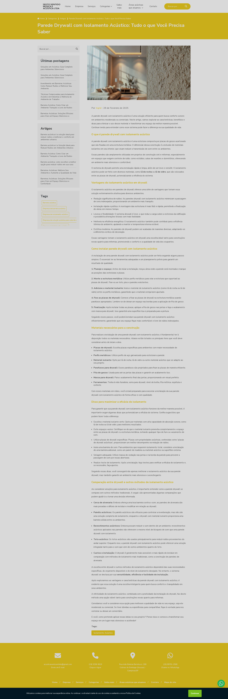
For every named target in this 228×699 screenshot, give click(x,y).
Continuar (195, 693)
